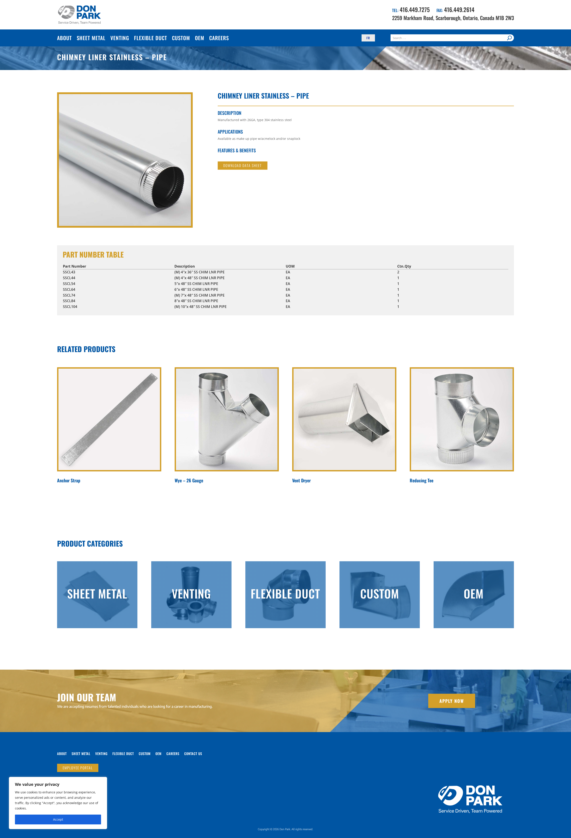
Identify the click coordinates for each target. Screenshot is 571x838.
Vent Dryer (301, 480)
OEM (199, 38)
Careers (219, 38)
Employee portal (78, 767)
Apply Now (451, 701)
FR (368, 37)
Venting (119, 38)
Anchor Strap (68, 480)
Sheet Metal (91, 38)
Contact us (193, 754)
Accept (58, 819)
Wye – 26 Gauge (189, 480)
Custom (181, 38)
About (64, 38)
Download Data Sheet (242, 165)
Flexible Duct (150, 38)
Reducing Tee (421, 480)
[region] (58, 803)
